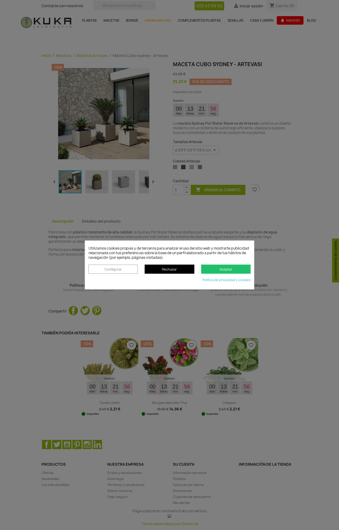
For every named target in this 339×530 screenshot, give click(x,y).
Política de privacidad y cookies (226, 280)
